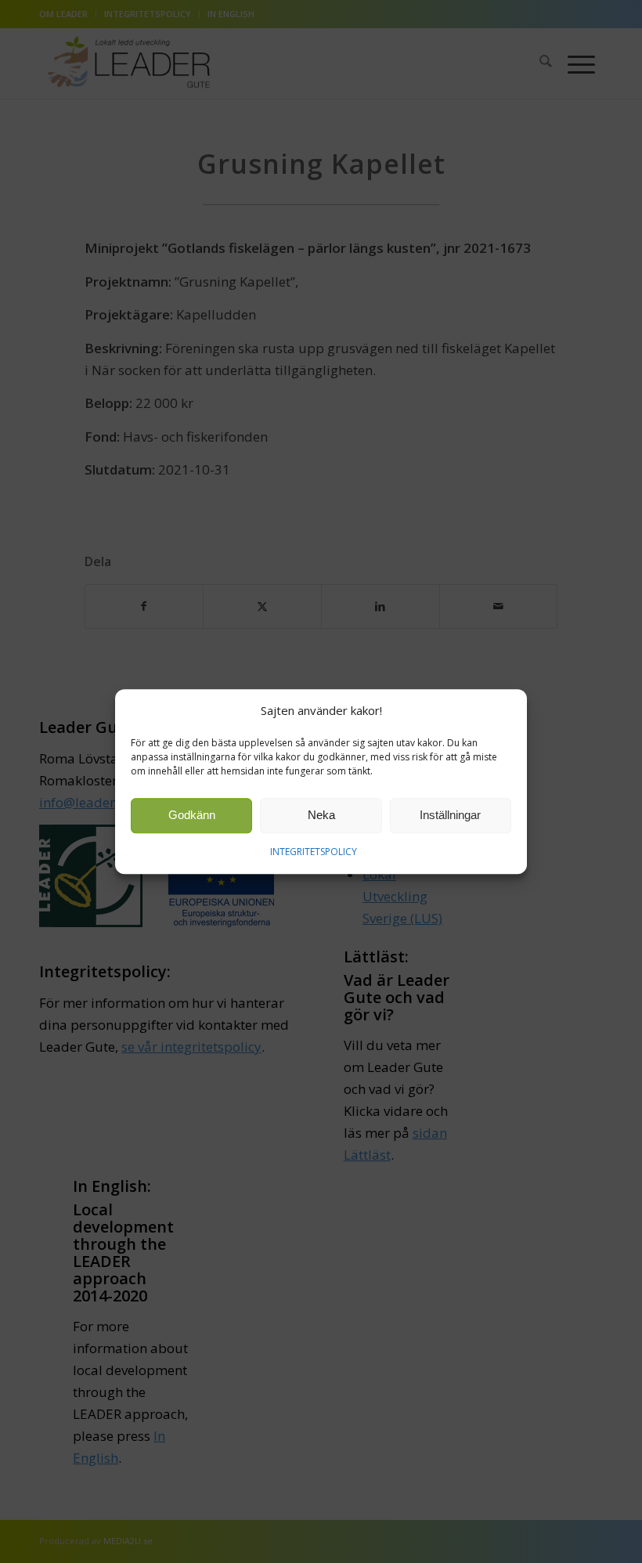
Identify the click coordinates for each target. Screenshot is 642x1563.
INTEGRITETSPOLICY (313, 851)
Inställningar (450, 815)
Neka (321, 815)
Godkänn (191, 815)
